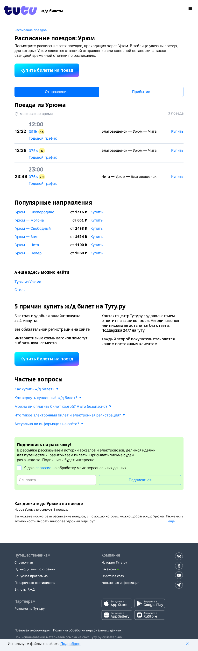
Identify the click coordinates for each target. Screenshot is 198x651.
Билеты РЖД (24, 589)
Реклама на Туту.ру (29, 608)
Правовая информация (32, 630)
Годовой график (43, 138)
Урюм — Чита (27, 245)
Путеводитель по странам (34, 569)
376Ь (33, 176)
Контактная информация (120, 583)
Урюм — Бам (26, 236)
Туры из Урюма (27, 281)
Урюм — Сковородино (34, 212)
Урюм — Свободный (33, 228)
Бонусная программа (31, 576)
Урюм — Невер (28, 253)
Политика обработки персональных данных (87, 630)
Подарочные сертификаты (34, 583)
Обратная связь (113, 576)
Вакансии (108, 569)
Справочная (23, 562)
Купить (97, 212)
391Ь (33, 131)
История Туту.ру (114, 562)
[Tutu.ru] (20, 11)
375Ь (33, 150)
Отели (20, 289)
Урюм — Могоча (29, 220)
